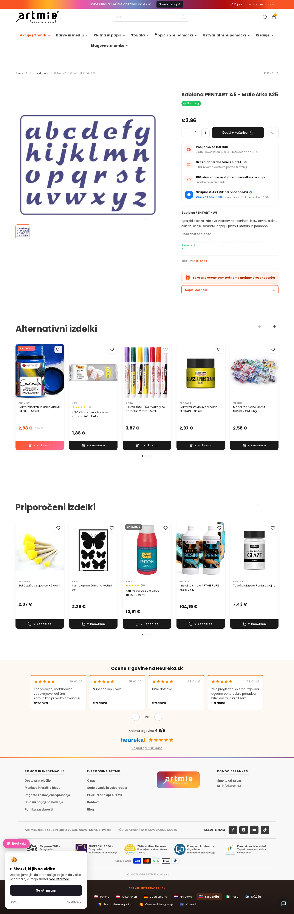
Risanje (262, 35)
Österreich (126, 896)
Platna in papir (107, 35)
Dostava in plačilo (38, 780)
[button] (142, 456)
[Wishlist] (273, 132)
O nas (91, 780)
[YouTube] (254, 830)
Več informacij (59, 879)
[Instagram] (243, 830)
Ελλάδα (253, 896)
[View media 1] (22, 231)
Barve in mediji (70, 35)
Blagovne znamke (107, 45)
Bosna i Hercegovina (115, 904)
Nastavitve (74, 901)
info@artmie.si (232, 785)
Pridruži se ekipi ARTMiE (105, 795)
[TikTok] (265, 830)
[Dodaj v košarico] (39, 445)
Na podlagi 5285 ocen (147, 748)
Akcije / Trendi (33, 35)
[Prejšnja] (136, 717)
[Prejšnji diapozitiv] (74, 371)
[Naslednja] (158, 717)
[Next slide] (274, 326)
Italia (232, 896)
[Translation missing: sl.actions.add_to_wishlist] (58, 349)
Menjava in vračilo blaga (42, 788)
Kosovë (188, 904)
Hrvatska (183, 896)
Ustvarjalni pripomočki (224, 35)
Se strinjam (46, 890)
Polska (101, 896)
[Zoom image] (87, 164)
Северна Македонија (156, 904)
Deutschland (155, 896)
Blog (90, 809)
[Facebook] (233, 830)
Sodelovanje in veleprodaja (107, 788)
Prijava (238, 4)
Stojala (138, 35)
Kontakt (93, 802)
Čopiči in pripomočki (174, 35)
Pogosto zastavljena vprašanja (47, 795)
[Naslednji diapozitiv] (113, 371)
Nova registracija (264, 4)
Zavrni (15, 901)
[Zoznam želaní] (264, 17)
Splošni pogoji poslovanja (44, 802)
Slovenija (209, 896)
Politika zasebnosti (39, 809)
